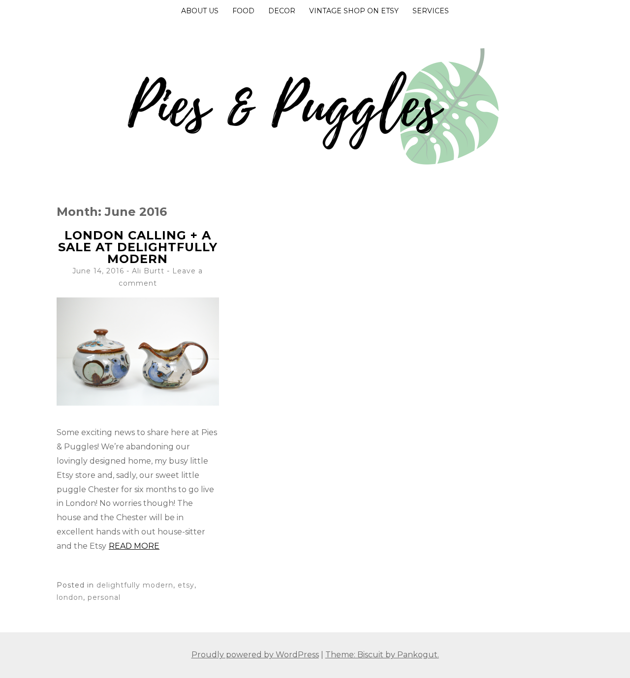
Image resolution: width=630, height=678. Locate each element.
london (70, 597)
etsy (186, 585)
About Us (200, 10)
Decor (281, 10)
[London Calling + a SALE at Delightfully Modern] (138, 403)
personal (104, 597)
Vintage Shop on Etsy (354, 10)
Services (430, 10)
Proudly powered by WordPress (255, 654)
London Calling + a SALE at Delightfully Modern (138, 247)
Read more (134, 546)
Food (243, 10)
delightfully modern (134, 585)
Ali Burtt (148, 270)
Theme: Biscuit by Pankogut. (382, 654)
